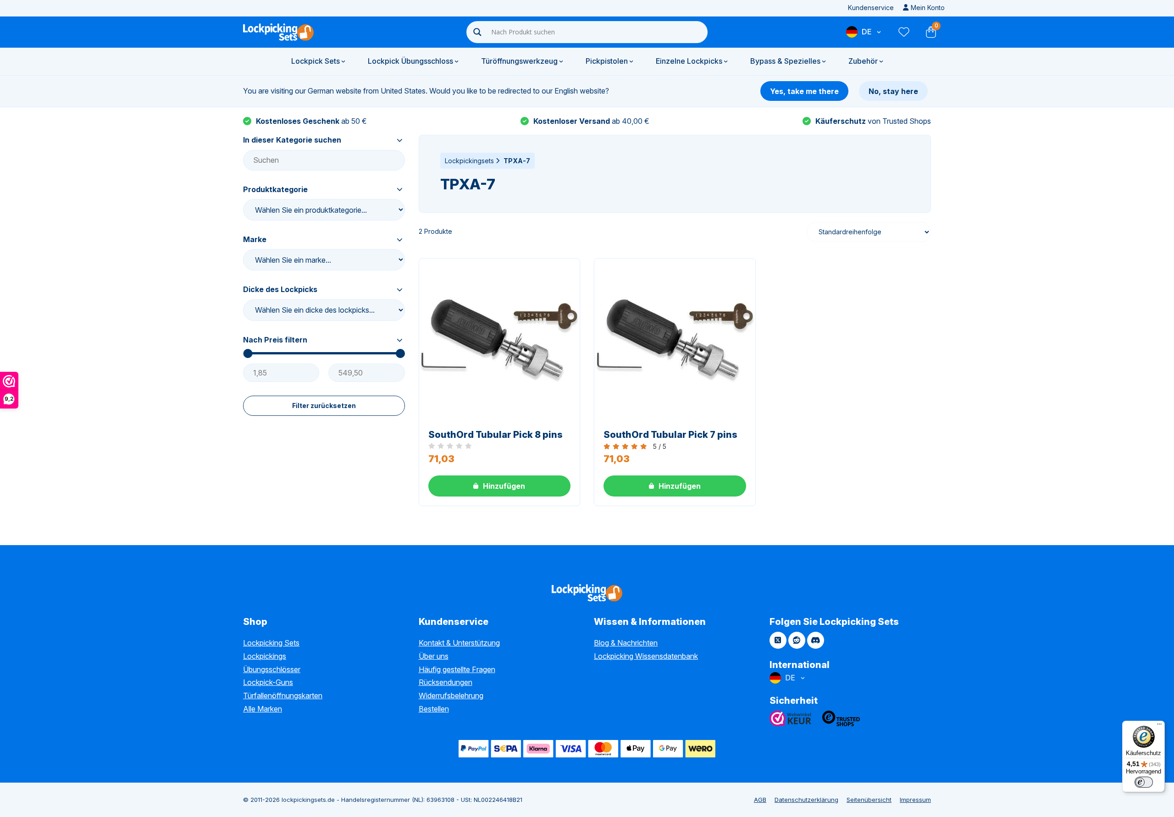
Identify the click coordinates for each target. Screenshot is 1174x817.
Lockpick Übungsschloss (410, 61)
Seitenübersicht (869, 799)
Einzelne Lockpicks (689, 61)
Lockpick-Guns (268, 682)
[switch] (1144, 782)
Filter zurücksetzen (324, 405)
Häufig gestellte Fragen (457, 669)
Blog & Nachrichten (626, 642)
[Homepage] (278, 32)
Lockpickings (264, 656)
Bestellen (434, 708)
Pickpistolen (607, 61)
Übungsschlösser (271, 669)
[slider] (247, 353)
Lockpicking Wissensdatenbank (646, 656)
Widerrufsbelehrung (451, 695)
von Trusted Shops (873, 121)
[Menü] (1159, 726)
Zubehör (863, 61)
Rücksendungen (445, 682)
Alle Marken (262, 708)
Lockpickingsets (469, 161)
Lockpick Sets (315, 61)
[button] (499, 486)
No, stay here (893, 91)
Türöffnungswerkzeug (519, 61)
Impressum (915, 799)
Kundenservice (871, 7)
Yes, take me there (804, 91)
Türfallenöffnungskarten (282, 695)
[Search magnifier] (477, 32)
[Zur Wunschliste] (903, 32)
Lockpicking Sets (271, 642)
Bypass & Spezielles (785, 61)
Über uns (434, 656)
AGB (760, 799)
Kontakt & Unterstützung (459, 642)
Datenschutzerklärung (806, 799)
